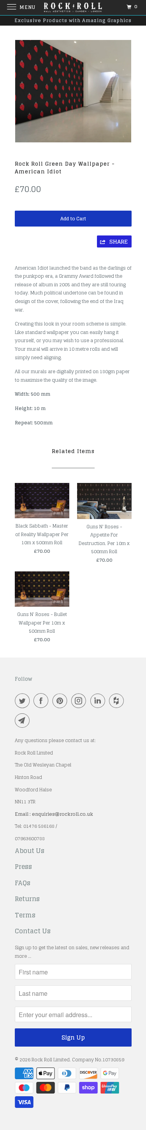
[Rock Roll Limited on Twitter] (24, 700)
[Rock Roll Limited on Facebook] (42, 700)
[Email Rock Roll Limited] (24, 720)
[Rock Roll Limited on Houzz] (118, 700)
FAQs (22, 883)
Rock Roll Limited (51, 1060)
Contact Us (33, 931)
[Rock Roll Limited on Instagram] (80, 700)
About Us (29, 851)
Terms (25, 915)
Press (23, 867)
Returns (27, 899)
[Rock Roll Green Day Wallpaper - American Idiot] (73, 91)
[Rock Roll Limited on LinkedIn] (99, 700)
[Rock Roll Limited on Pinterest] (61, 700)
